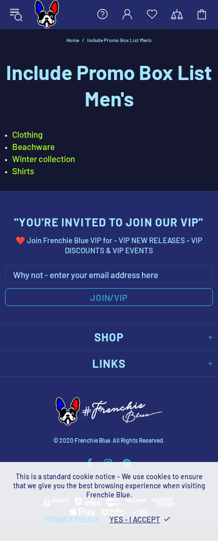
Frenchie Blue (46, 14)
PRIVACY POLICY (71, 519)
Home (72, 40)
